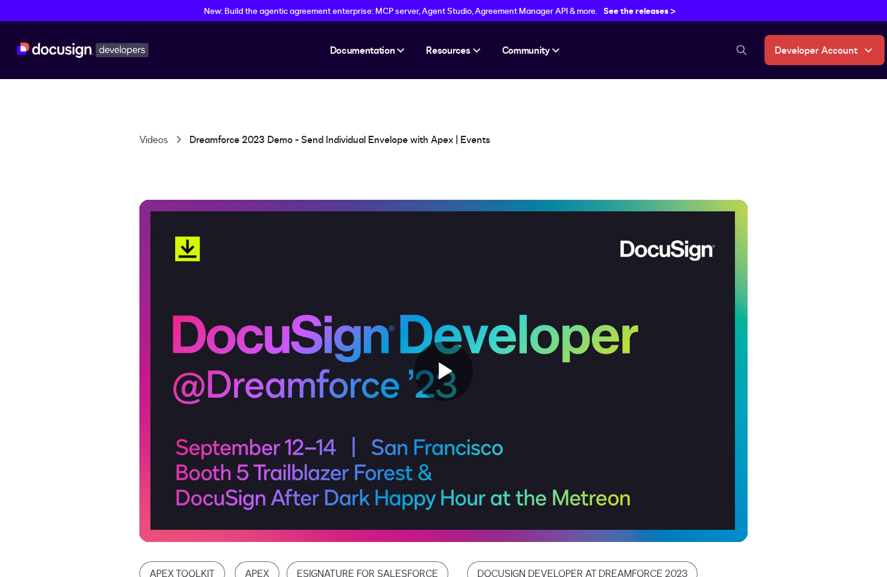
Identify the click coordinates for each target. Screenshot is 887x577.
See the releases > (639, 10)
